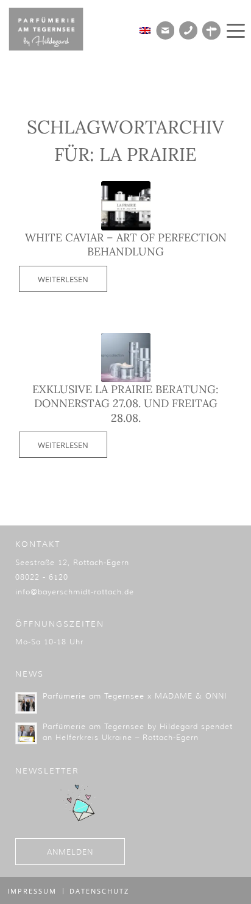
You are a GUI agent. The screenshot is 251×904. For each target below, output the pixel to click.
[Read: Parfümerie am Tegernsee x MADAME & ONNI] (26, 703)
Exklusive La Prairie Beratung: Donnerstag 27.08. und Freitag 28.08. (125, 403)
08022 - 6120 (41, 577)
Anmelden (70, 851)
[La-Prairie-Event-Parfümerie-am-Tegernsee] (125, 205)
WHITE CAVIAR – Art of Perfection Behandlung (126, 244)
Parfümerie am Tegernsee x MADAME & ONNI (135, 695)
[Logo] (55, 29)
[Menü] (234, 30)
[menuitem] (234, 30)
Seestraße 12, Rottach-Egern (72, 562)
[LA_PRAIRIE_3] (125, 357)
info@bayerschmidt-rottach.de (74, 591)
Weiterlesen (63, 279)
